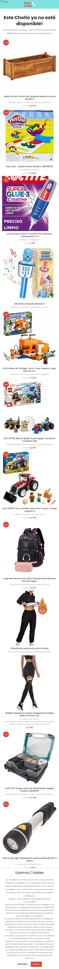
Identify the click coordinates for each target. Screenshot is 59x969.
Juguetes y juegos (45, 444)
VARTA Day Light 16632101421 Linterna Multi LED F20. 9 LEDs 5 (29, 859)
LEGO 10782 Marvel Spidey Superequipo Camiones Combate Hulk (29, 439)
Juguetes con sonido (19, 307)
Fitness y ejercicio (17, 724)
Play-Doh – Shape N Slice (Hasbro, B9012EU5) (29, 166)
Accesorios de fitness (17, 651)
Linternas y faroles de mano (29, 864)
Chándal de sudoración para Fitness (29, 648)
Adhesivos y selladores (29, 239)
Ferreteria (10, 794)
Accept (36, 964)
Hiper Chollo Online (31, 30)
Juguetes (45, 374)
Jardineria (46, 102)
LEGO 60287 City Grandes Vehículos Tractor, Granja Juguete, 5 (29, 509)
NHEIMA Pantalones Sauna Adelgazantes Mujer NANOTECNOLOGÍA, (29, 714)
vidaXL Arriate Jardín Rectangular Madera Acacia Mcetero (30, 97)
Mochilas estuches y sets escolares (34, 584)
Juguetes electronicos (39, 307)
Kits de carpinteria (45, 794)
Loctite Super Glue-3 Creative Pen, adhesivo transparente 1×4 (29, 235)
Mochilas (14, 584)
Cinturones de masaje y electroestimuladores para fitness (29, 721)
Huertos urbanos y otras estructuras (25, 102)
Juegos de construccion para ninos (25, 374)
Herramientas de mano (26, 794)
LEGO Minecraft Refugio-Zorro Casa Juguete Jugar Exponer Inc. (29, 369)
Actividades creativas (29, 169)
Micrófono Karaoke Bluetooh (29, 303)
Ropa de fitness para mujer (39, 651)
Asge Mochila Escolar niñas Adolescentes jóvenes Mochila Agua (29, 579)
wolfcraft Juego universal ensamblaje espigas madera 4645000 (29, 789)
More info (22, 964)
